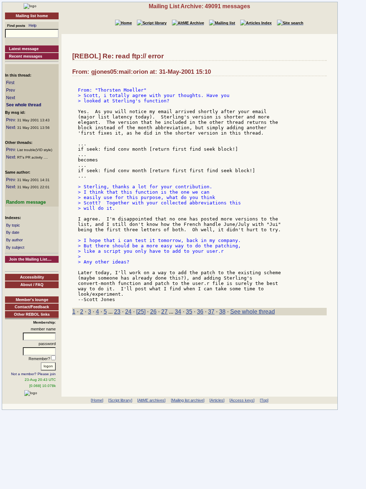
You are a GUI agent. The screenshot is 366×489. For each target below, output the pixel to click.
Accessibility (32, 277)
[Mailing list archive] (187, 400)
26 (153, 312)
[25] (140, 312)
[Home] (30, 6)
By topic (13, 225)
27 (164, 312)
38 (222, 312)
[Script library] (120, 400)
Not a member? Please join (33, 374)
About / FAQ (32, 284)
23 (117, 312)
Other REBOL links (32, 314)
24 (128, 312)
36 (200, 312)
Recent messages (25, 56)
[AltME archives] (151, 400)
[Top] (264, 400)
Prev (10, 90)
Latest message (24, 49)
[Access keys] (241, 400)
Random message (26, 202)
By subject (15, 247)
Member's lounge (32, 299)
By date (12, 232)
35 (189, 312)
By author (14, 240)
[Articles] (216, 400)
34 (178, 312)
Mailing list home (32, 16)
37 (211, 312)
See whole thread (23, 104)
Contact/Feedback (32, 307)
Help (32, 25)
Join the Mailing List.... (30, 259)
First (10, 82)
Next (10, 97)
